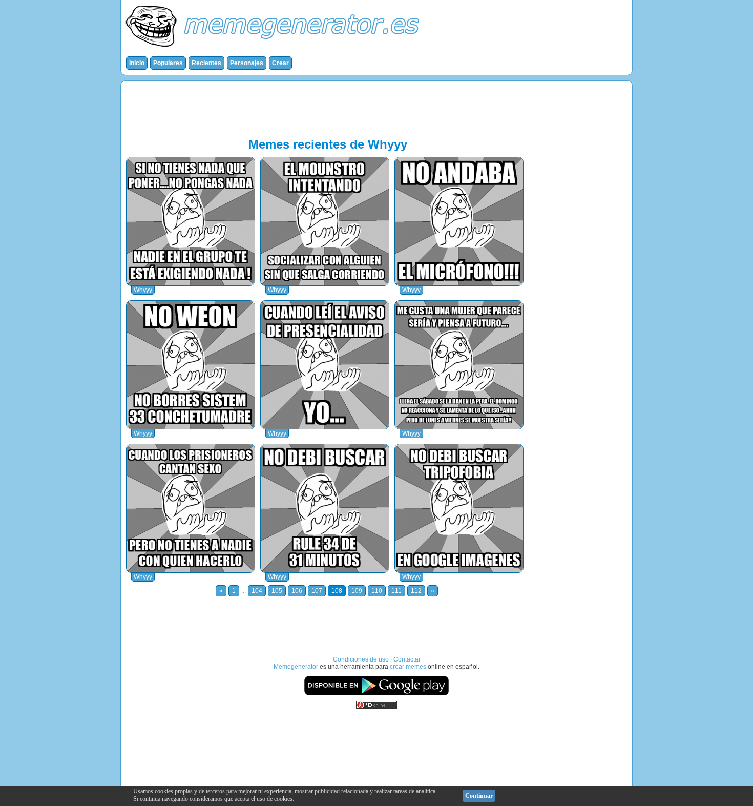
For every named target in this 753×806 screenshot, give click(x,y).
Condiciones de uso (361, 659)
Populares (168, 63)
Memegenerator (296, 666)
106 (296, 590)
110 (376, 590)
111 (396, 590)
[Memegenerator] (274, 49)
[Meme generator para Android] (376, 693)
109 (356, 590)
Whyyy (143, 290)
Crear (280, 63)
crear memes (408, 666)
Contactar (407, 659)
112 (416, 590)
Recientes (206, 63)
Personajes (246, 63)
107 (316, 590)
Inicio (136, 63)
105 (276, 590)
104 (257, 590)
